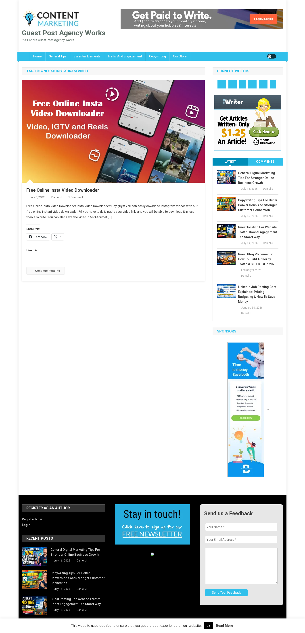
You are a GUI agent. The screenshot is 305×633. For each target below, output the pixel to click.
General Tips (58, 56)
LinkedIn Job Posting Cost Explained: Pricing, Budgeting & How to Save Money (257, 294)
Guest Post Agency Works (64, 33)
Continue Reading (47, 270)
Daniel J (56, 197)
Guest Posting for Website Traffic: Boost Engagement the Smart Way (257, 232)
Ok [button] (208, 625)
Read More (224, 626)
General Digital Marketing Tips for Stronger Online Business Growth (256, 178)
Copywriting (157, 56)
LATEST (230, 161)
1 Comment (75, 197)
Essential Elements (87, 56)
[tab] (230, 162)
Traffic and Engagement (125, 56)
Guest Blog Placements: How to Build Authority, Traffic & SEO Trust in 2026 (257, 259)
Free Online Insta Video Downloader (62, 190)
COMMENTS (265, 161)
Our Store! (180, 56)
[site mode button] (271, 56)
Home (37, 56)
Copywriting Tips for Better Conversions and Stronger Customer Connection (258, 205)
